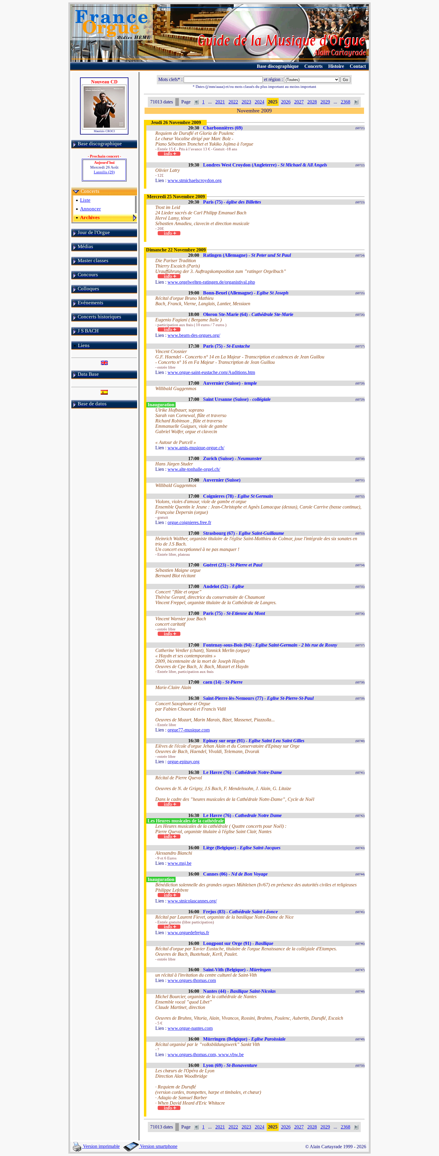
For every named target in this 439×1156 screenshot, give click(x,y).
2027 (299, 101)
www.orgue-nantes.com (190, 1028)
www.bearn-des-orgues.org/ (194, 335)
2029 (325, 101)
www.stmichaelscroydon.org (195, 180)
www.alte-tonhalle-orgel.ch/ (194, 469)
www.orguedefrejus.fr (188, 932)
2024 (259, 101)
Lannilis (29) (104, 172)
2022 (233, 101)
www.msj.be (179, 863)
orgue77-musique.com (189, 729)
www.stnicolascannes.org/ (192, 900)
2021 (220, 101)
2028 (312, 101)
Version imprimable (101, 1146)
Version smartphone (158, 1146)
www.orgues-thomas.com (192, 980)
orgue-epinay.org (183, 761)
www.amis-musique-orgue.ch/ (196, 447)
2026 (286, 101)
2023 (246, 101)
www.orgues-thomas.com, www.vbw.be (206, 1054)
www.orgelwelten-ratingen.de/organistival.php (211, 282)
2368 (345, 101)
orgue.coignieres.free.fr (189, 522)
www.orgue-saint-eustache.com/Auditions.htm (211, 372)
